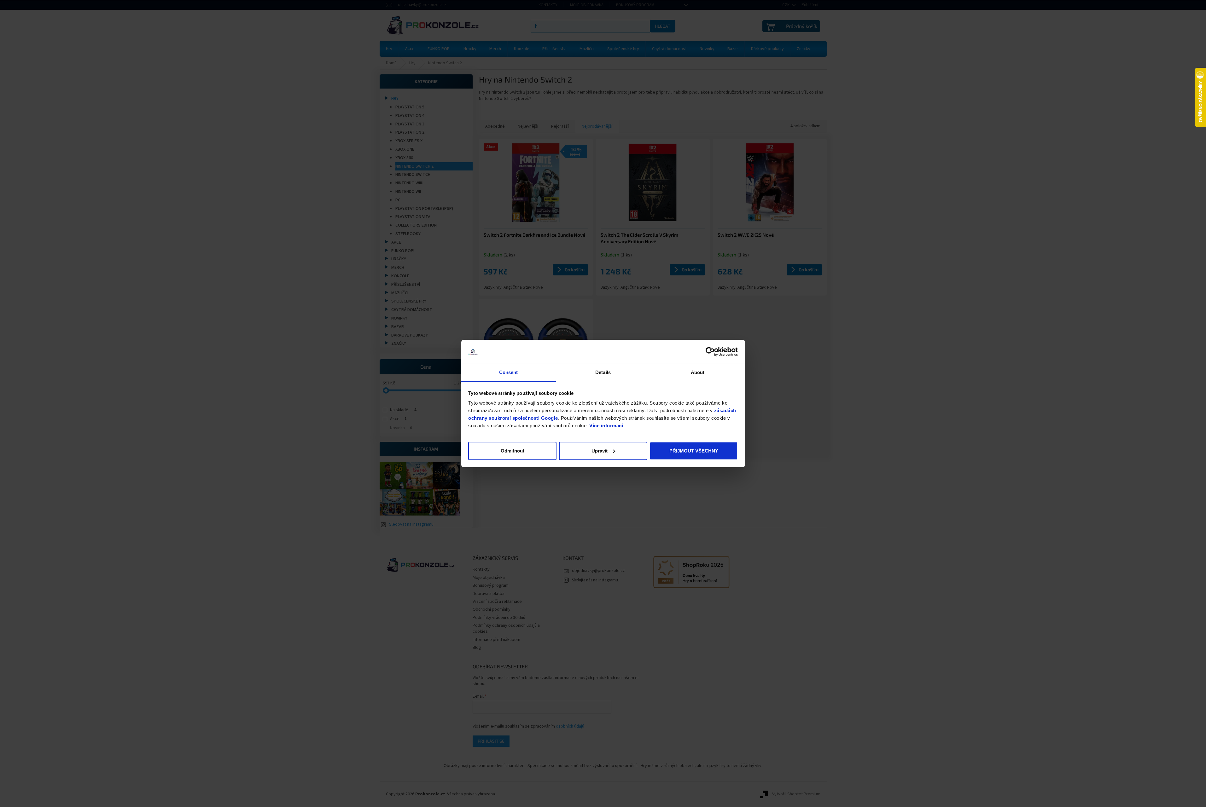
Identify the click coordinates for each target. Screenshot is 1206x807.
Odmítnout (512, 450)
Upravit (599, 450)
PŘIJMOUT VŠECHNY (693, 450)
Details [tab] (603, 372)
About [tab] (698, 372)
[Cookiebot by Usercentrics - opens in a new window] (710, 351)
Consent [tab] (508, 372)
